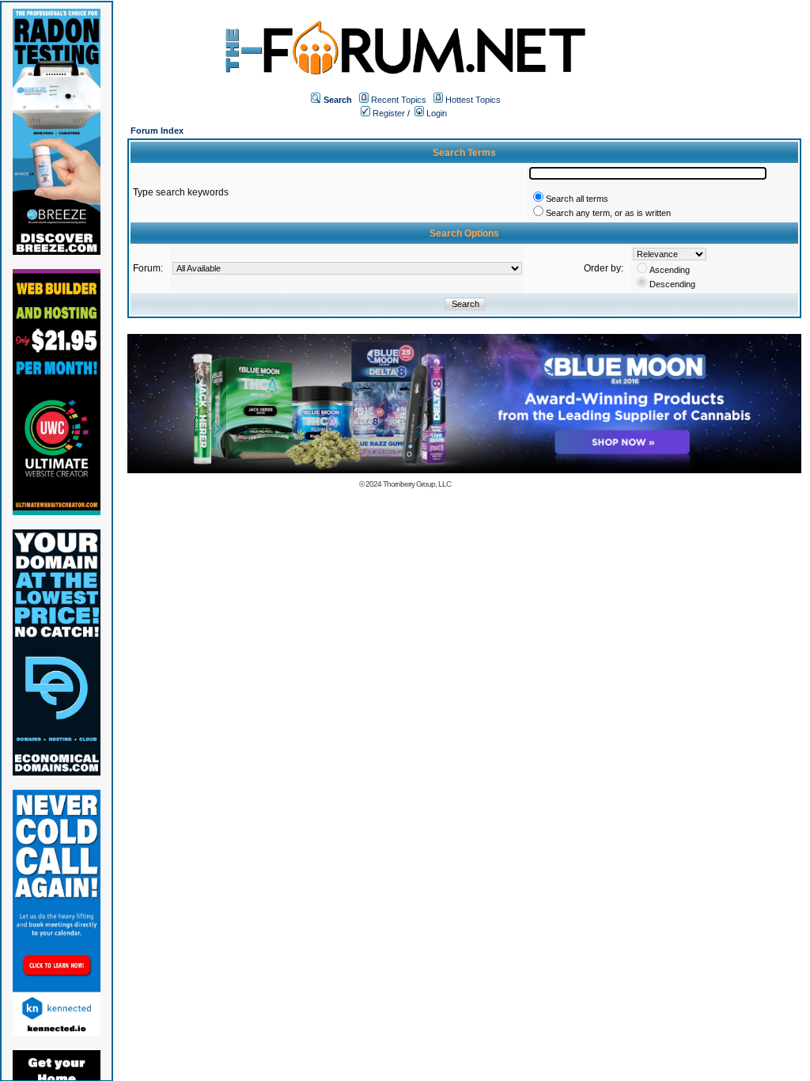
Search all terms (577, 198)
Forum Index (157, 130)
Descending (672, 284)
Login (435, 113)
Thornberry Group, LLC (417, 484)
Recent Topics (398, 99)
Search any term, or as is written (608, 213)
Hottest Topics (473, 99)
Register (387, 113)
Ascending (669, 270)
